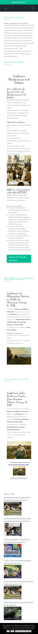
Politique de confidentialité (23, 631)
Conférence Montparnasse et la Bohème (14, 62)
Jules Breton (10, 416)
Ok (8, 631)
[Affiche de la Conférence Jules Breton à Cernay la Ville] (19, 479)
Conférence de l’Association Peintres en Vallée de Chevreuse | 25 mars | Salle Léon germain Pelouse (19, 278)
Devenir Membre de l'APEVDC (17, 259)
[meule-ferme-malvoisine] (19, 365)
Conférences (7, 19)
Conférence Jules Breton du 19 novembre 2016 (16, 379)
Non (12, 631)
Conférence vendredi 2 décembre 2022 (14, 17)
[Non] (36, 628)
